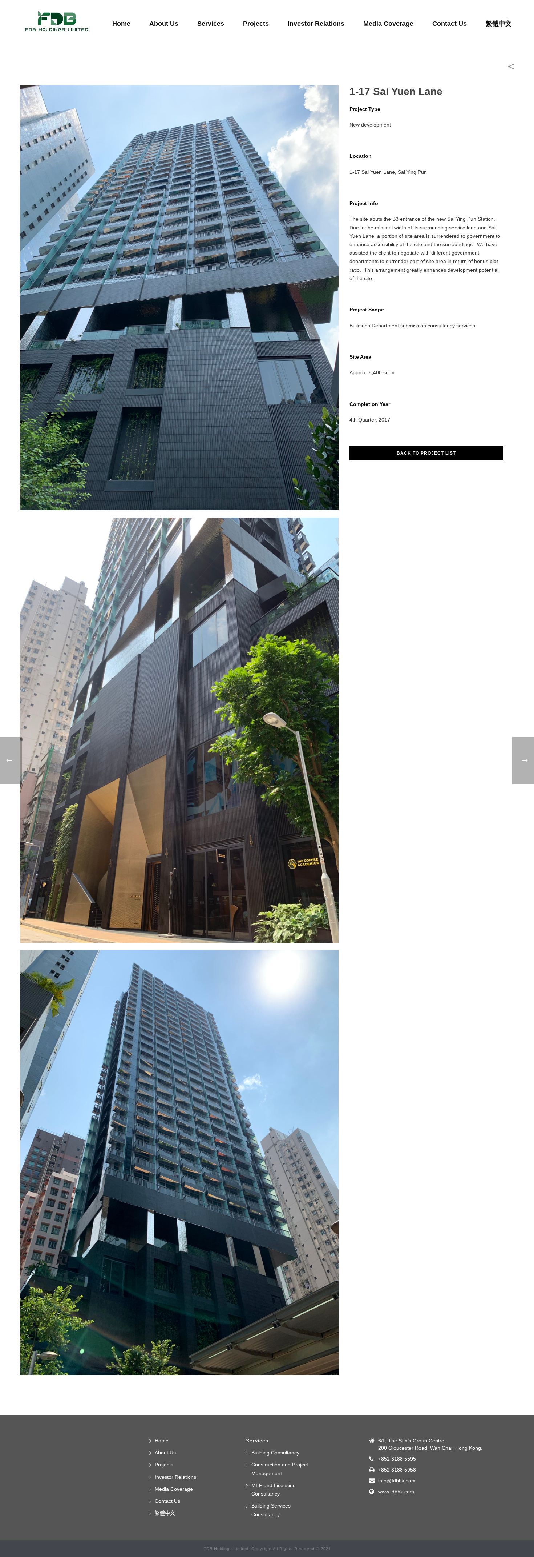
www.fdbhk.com (396, 1491)
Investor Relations (316, 23)
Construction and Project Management (279, 1469)
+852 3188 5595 (397, 1459)
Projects (256, 23)
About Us (163, 23)
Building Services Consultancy (271, 1510)
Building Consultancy (275, 1453)
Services (210, 23)
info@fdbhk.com (397, 1481)
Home (121, 23)
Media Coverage (388, 23)
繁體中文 (499, 23)
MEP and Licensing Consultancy (273, 1489)
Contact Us (449, 23)
